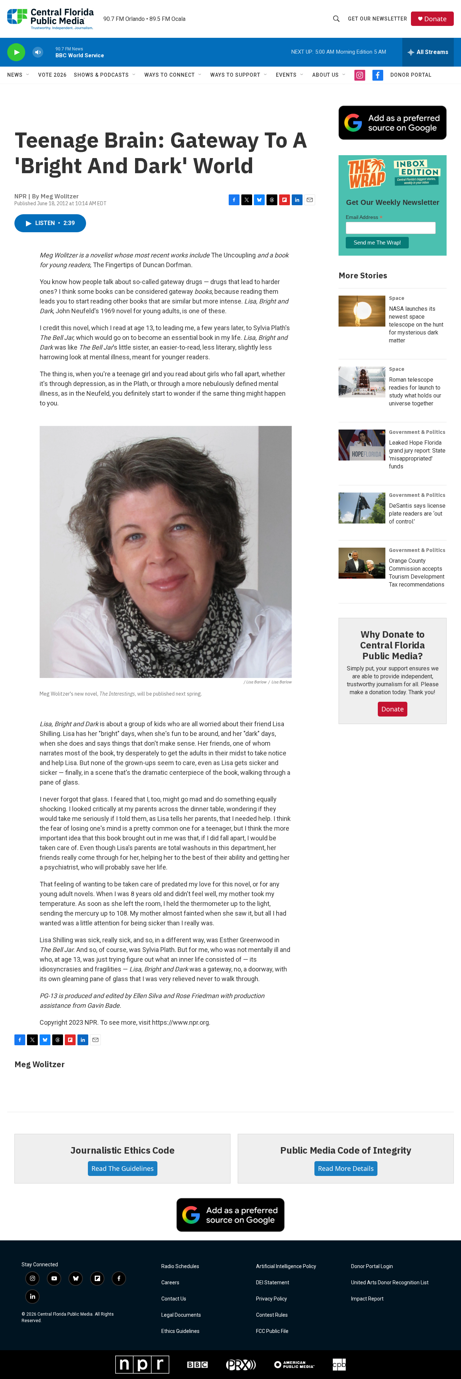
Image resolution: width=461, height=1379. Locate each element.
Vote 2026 (52, 75)
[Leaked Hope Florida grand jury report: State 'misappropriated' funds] (362, 445)
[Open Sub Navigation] (28, 75)
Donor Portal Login (372, 1266)
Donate (435, 19)
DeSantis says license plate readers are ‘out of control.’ (417, 513)
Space (396, 298)
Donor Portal (410, 75)
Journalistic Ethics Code (122, 1150)
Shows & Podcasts (101, 75)
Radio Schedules (180, 1266)
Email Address (364, 217)
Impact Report (367, 1299)
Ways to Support (235, 75)
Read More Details (346, 1168)
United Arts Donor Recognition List (390, 1282)
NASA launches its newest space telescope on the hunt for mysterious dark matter (416, 324)
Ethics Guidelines (180, 1331)
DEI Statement (272, 1282)
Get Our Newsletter (377, 19)
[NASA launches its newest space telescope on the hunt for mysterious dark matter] (362, 311)
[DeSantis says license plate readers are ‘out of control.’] (362, 508)
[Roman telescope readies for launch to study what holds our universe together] (362, 382)
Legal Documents (181, 1315)
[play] (16, 52)
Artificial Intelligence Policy (286, 1266)
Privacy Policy (271, 1299)
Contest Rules (272, 1315)
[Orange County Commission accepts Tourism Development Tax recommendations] (362, 563)
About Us (325, 75)
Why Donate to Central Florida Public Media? (392, 645)
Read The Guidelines (122, 1168)
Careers (170, 1282)
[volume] (38, 52)
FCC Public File (272, 1331)
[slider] (49, 52)
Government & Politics (417, 432)
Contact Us (173, 1299)
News (15, 75)
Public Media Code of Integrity (345, 1150)
